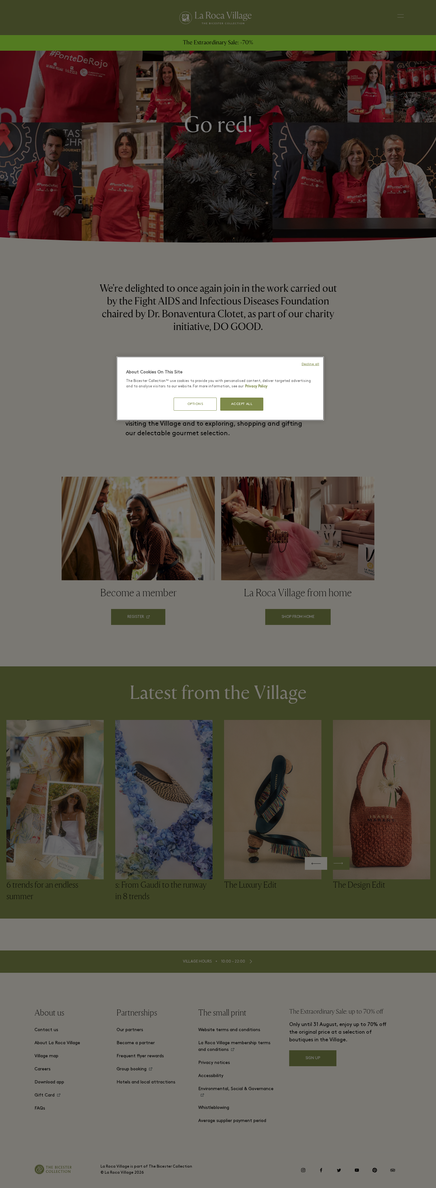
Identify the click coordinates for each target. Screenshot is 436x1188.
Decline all (310, 364)
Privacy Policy (256, 386)
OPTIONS (195, 404)
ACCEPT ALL (242, 404)
